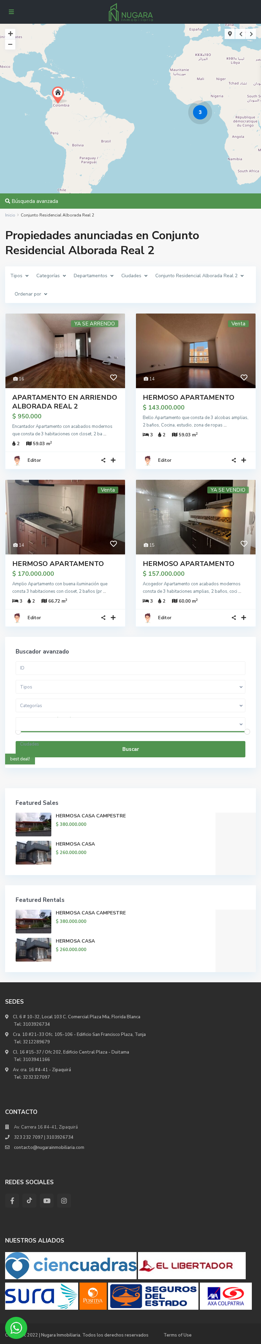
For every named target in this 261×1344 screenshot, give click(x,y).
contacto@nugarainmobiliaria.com (49, 1147)
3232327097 (36, 1077)
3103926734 (36, 1024)
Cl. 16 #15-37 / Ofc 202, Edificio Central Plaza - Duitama (70, 1052)
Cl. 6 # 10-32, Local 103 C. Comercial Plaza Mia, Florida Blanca (76, 1017)
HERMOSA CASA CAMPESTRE (91, 816)
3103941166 (36, 1060)
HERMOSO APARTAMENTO (188, 397)
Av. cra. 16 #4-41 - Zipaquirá (41, 1070)
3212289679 (36, 1042)
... (104, 434)
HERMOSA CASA (75, 844)
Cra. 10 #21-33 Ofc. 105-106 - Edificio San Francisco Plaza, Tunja (79, 1034)
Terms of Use (177, 1335)
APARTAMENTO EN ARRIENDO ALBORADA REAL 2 (64, 402)
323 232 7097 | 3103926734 (43, 1137)
